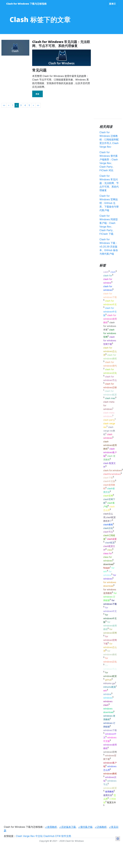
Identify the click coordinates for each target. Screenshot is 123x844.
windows (107, 698)
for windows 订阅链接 (110, 597)
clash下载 (108, 477)
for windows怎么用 (110, 647)
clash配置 (110, 542)
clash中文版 (109, 481)
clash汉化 (108, 528)
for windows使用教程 (110, 625)
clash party (109, 420)
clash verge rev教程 (109, 431)
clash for (107, 275)
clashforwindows (112, 474)
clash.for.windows (112, 470)
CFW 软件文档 (63, 836)
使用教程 (109, 791)
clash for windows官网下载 (109, 340)
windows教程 (110, 773)
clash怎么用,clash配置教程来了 (109, 517)
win (105, 690)
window (107, 694)
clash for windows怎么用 (110, 351)
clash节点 (108, 532)
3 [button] (21, 105)
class (109, 550)
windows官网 (110, 752)
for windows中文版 (110, 618)
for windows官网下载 (110, 640)
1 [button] (12, 105)
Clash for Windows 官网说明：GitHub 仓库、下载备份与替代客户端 (109, 203)
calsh (106, 272)
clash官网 (108, 495)
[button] (4, 105)
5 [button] (29, 105)
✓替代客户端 (85, 826)
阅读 (37, 94)
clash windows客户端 (110, 452)
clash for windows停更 (109, 326)
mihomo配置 (109, 687)
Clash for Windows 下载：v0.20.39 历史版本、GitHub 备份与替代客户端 (108, 246)
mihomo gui (109, 683)
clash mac (110, 398)
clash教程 (108, 524)
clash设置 (112, 539)
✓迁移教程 (101, 826)
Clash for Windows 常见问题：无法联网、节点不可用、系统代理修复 (109, 183)
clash (113, 272)
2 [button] (16, 105)
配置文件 (111, 802)
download (108, 564)
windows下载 (110, 730)
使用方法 (107, 795)
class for (107, 553)
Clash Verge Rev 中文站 (29, 836)
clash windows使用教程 (110, 445)
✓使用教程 (51, 826)
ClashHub (48, 836)
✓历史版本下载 (67, 826)
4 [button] (25, 105)
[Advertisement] (45, 114)
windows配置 (110, 788)
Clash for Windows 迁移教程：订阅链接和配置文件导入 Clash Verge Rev (109, 139)
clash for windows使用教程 (110, 319)
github (108, 679)
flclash (106, 568)
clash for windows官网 (109, 333)
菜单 (111, 3)
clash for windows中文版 (110, 311)
